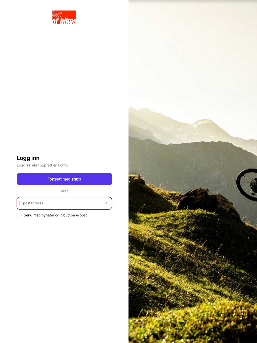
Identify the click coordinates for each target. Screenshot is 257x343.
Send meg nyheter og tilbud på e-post (55, 215)
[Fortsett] (106, 203)
